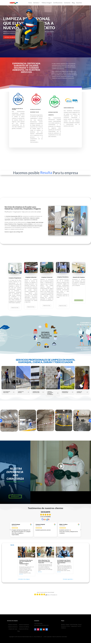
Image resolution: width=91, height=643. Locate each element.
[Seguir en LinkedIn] (41, 629)
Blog (73, 3)
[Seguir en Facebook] (35, 629)
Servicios (36, 3)
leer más (21, 574)
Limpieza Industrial (12, 624)
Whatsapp (15, 496)
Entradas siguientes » (68, 579)
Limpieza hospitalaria (24, 624)
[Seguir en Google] (47, 629)
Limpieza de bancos (12, 626)
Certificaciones (57, 3)
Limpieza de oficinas (23, 629)
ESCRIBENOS (79, 300)
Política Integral (47, 3)
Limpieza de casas (13, 629)
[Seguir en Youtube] (44, 629)
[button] (10, 530)
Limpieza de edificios (24, 626)
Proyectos (15, 307)
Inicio (30, 3)
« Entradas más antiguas (24, 579)
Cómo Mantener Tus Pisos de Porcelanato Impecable (45, 561)
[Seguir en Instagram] (38, 629)
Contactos (67, 3)
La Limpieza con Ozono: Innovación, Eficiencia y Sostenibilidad (64, 562)
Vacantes (79, 3)
